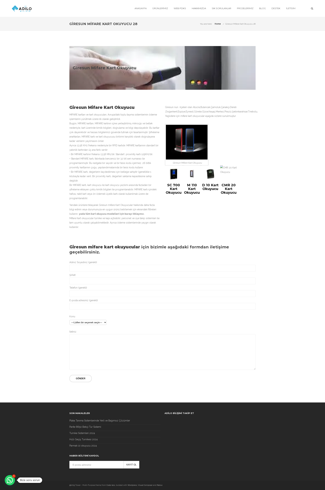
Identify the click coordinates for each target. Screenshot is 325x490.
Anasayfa (141, 8)
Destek (276, 8)
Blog (262, 8)
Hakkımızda (199, 8)
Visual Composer (145, 485)
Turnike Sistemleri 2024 (82, 433)
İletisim (290, 8)
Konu (72, 316)
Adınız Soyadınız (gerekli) (83, 262)
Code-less (110, 485)
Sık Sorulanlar (221, 8)
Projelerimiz (245, 8)
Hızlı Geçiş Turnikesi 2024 (83, 439)
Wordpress (132, 485)
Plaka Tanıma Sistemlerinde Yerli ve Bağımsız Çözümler (99, 420)
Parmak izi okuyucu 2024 (83, 445)
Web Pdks (180, 8)
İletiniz (72, 331)
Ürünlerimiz (160, 8)
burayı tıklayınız (134, 213)
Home (218, 24)
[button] (10, 480)
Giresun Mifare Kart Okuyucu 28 (240, 24)
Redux (159, 485)
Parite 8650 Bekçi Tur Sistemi (85, 426)
